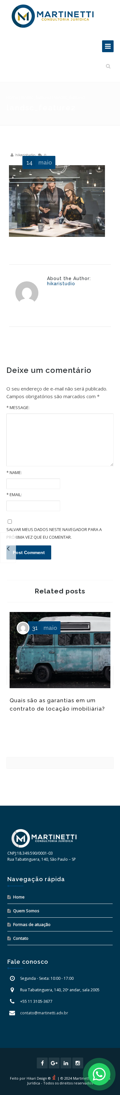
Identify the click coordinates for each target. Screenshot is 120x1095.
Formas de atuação (32, 924)
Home (12, 97)
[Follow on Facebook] (42, 1063)
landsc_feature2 (36, 97)
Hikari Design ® (39, 1078)
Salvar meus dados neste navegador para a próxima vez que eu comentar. (54, 533)
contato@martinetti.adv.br (44, 1013)
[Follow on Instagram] (77, 1063)
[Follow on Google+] (54, 1063)
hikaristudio (25, 155)
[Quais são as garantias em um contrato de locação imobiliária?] (8, 547)
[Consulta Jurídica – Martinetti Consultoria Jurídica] (52, 16)
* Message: (17, 407)
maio (39, 162)
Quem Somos (26, 911)
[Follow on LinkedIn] (65, 1063)
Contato (20, 938)
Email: (14, 494)
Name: (14, 472)
